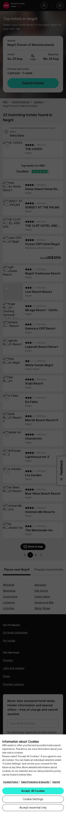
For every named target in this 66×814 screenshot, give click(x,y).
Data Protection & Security (35, 782)
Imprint (56, 782)
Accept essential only (33, 807)
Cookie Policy (10, 782)
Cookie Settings (33, 799)
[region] (33, 774)
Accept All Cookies (33, 790)
